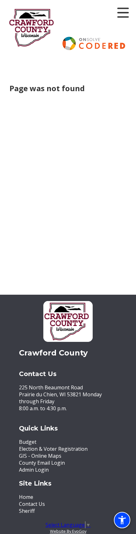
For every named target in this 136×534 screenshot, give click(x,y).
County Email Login (42, 462)
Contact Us (32, 503)
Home (26, 496)
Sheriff (27, 510)
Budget (27, 441)
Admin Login (34, 469)
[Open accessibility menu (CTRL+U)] (122, 520)
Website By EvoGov (68, 531)
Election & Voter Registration (53, 448)
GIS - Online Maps (40, 455)
